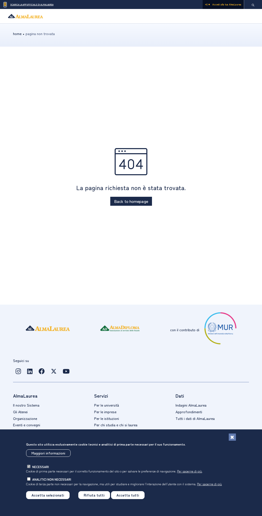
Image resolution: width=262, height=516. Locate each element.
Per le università (106, 405)
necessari (40, 467)
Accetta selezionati (47, 495)
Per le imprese (105, 411)
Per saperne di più (189, 471)
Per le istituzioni (106, 418)
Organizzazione (25, 418)
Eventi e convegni (26, 424)
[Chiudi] (232, 437)
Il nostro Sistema (26, 405)
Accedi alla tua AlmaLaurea (226, 4)
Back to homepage (131, 201)
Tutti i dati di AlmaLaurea (195, 418)
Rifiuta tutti (94, 495)
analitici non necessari (51, 479)
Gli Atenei (20, 411)
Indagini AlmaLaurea (191, 405)
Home (17, 33)
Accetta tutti (127, 495)
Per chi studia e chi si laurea (115, 424)
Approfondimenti (189, 411)
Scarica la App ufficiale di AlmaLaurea (31, 4)
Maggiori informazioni (48, 453)
